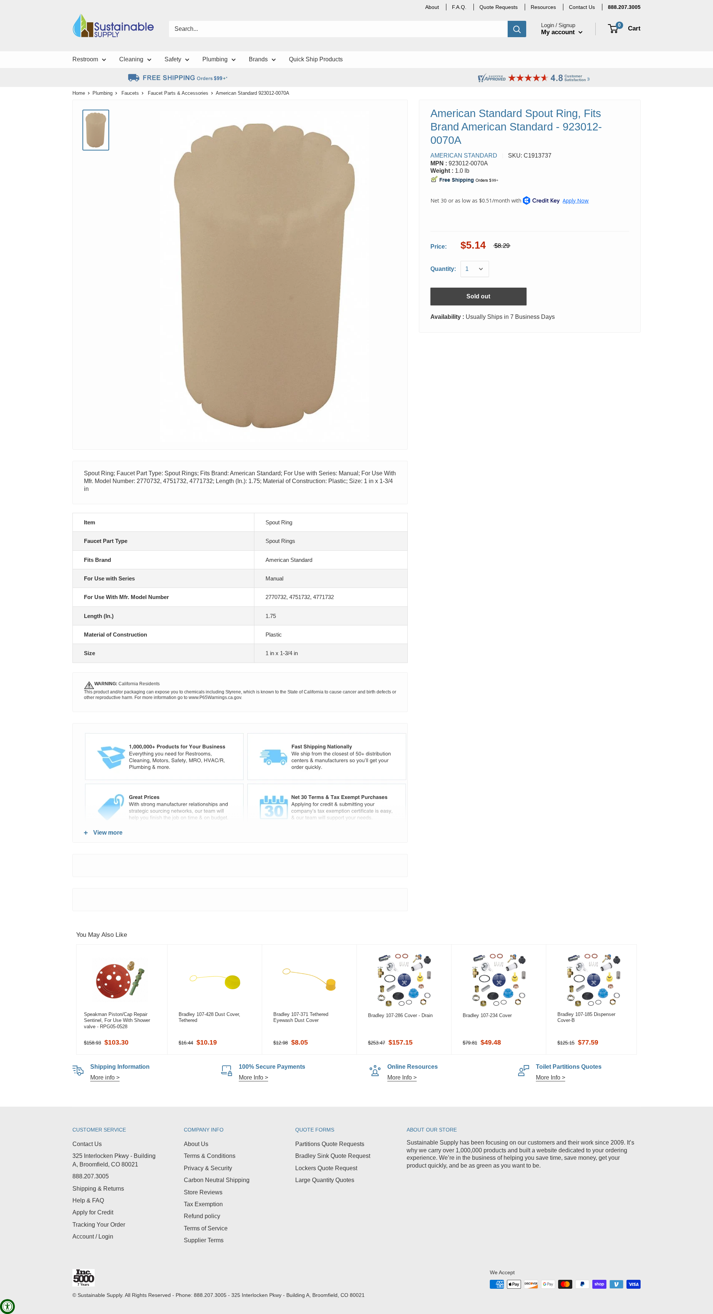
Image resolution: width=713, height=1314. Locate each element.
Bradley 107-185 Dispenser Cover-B (586, 1017)
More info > (105, 1077)
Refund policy (202, 1216)
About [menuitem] (432, 7)
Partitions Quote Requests (329, 1144)
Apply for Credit (92, 1212)
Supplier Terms (204, 1240)
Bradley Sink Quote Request (332, 1156)
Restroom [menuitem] (85, 59)
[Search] (517, 29)
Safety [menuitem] (173, 59)
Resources (543, 7)
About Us (196, 1144)
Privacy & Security (208, 1168)
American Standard (463, 155)
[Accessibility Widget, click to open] (7, 1306)
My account (559, 32)
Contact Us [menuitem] (582, 7)
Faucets (130, 93)
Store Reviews (203, 1192)
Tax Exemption (203, 1204)
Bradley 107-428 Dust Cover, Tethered (209, 1017)
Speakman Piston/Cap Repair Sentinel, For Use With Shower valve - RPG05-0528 (117, 1020)
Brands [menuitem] (258, 59)
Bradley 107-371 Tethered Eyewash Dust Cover (300, 1017)
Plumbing (102, 93)
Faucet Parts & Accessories (178, 93)
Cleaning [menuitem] (131, 59)
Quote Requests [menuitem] (498, 7)
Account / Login (92, 1236)
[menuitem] (624, 7)
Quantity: (443, 269)
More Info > (253, 1077)
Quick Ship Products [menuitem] (316, 59)
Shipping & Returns (98, 1188)
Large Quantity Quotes (324, 1180)
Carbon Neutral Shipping (217, 1180)
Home (78, 93)
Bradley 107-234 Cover (487, 1015)
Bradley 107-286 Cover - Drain (400, 1015)
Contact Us (87, 1144)
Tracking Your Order (98, 1224)
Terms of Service (206, 1228)
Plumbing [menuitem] (215, 59)
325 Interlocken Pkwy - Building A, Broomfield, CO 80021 (114, 1160)
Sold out (478, 296)
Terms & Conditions (209, 1156)
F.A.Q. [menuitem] (459, 7)
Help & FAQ (88, 1200)
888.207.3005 (90, 1176)
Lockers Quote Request (326, 1168)
